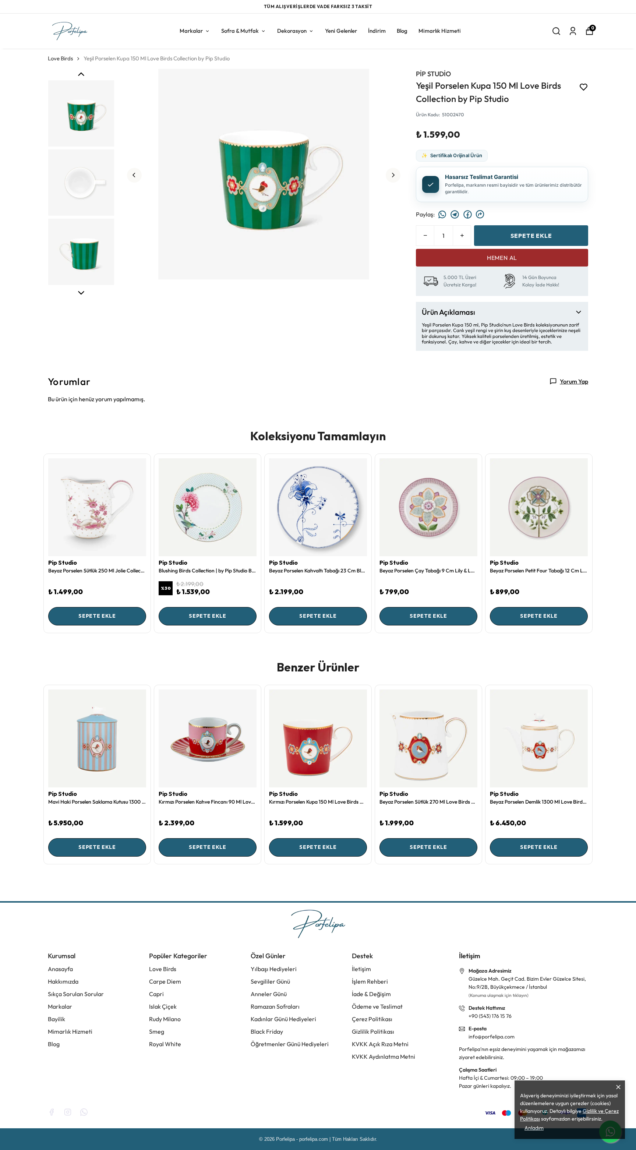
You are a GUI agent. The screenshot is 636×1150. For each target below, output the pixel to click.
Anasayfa (60, 969)
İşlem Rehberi (370, 981)
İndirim (377, 30)
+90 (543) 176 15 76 (490, 1016)
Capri (156, 994)
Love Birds (60, 57)
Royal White (165, 1044)
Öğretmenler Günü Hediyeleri (290, 1044)
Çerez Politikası (372, 1019)
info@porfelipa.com (492, 1036)
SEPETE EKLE (531, 235)
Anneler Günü (269, 994)
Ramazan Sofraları (275, 1006)
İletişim (361, 969)
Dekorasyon (292, 30)
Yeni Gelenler (341, 30)
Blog (402, 30)
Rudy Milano (165, 1019)
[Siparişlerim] (572, 30)
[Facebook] (51, 1112)
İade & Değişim (371, 994)
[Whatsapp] (84, 1112)
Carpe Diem (165, 981)
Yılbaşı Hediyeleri (274, 969)
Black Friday (267, 1031)
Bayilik (56, 1019)
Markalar (191, 30)
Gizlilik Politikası (373, 1031)
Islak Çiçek (163, 1006)
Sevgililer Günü (270, 981)
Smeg (156, 1031)
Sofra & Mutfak (240, 30)
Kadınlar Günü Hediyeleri (283, 1019)
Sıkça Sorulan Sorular (76, 994)
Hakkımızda (63, 981)
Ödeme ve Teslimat (377, 1006)
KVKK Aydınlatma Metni (383, 1056)
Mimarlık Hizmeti (439, 30)
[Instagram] (67, 1112)
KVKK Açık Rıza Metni (380, 1044)
